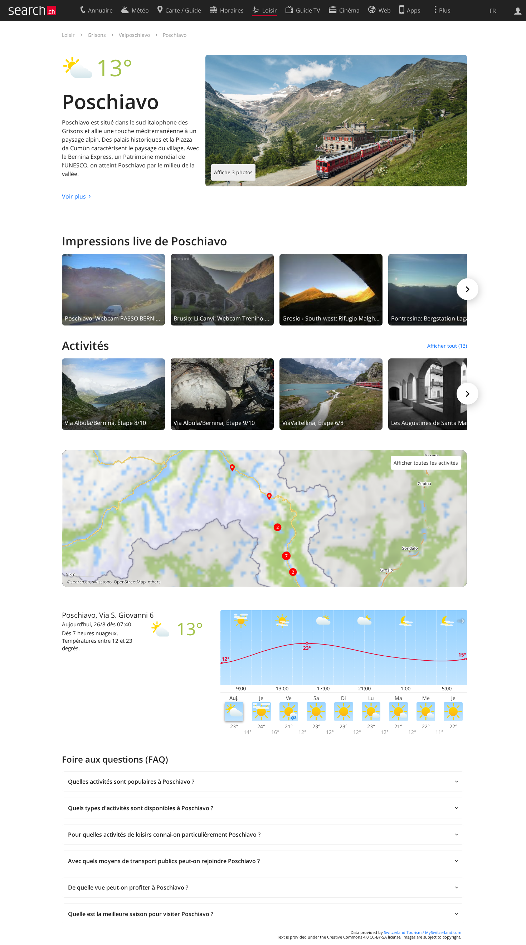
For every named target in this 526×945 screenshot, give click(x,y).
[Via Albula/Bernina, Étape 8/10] (113, 393)
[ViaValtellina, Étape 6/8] (331, 393)
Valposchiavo (134, 34)
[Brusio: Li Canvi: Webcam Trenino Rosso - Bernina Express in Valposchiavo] (222, 289)
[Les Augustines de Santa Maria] (439, 393)
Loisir (68, 34)
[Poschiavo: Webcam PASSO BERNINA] (113, 289)
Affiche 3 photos (233, 172)
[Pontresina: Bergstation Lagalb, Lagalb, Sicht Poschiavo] (439, 289)
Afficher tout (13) (447, 345)
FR (493, 11)
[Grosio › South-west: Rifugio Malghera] (331, 289)
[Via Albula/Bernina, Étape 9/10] (222, 393)
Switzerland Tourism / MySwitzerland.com (422, 932)
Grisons (97, 34)
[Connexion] (518, 10)
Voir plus (74, 196)
